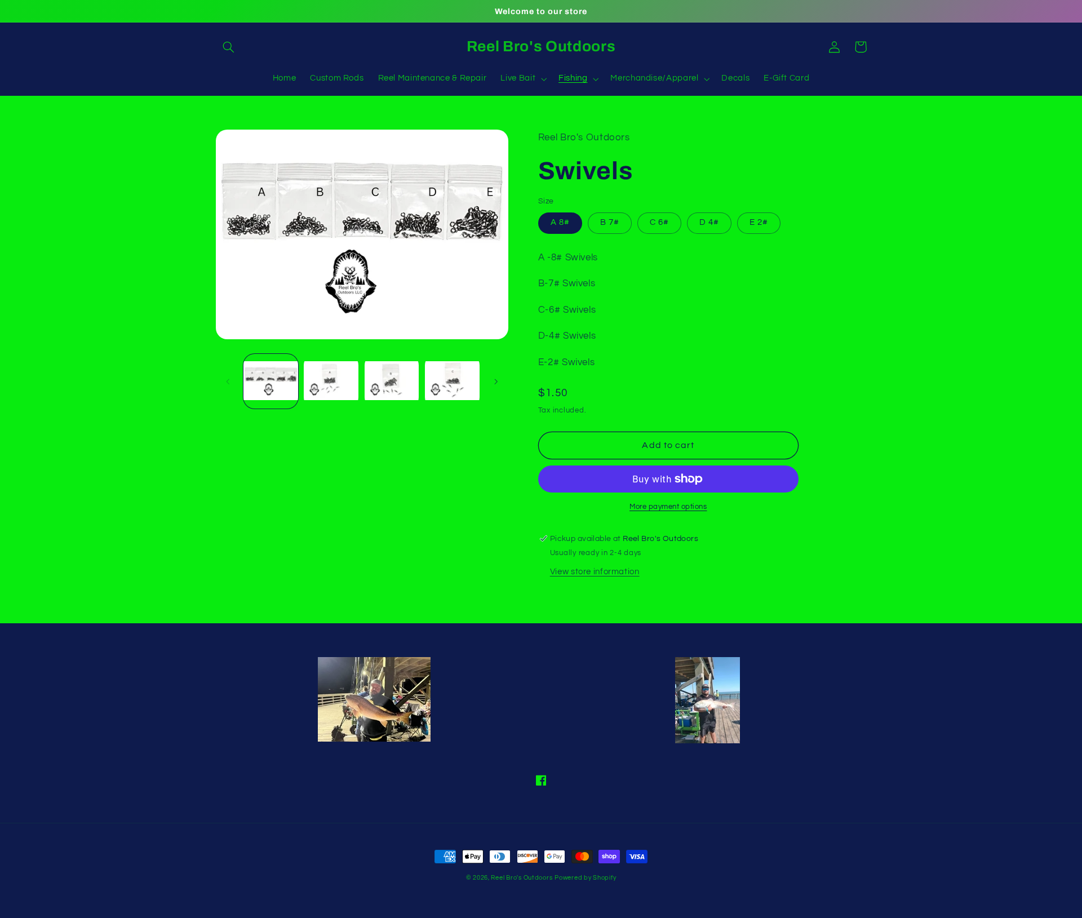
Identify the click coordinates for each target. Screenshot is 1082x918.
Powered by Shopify (585, 878)
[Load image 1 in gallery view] (270, 381)
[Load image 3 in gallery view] (392, 381)
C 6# (659, 222)
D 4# (709, 222)
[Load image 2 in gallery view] (331, 381)
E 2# (759, 222)
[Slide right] (496, 381)
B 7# (609, 222)
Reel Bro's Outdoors (521, 878)
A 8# (560, 222)
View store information (595, 571)
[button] (229, 47)
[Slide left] (228, 381)
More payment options (668, 507)
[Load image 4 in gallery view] (452, 381)
